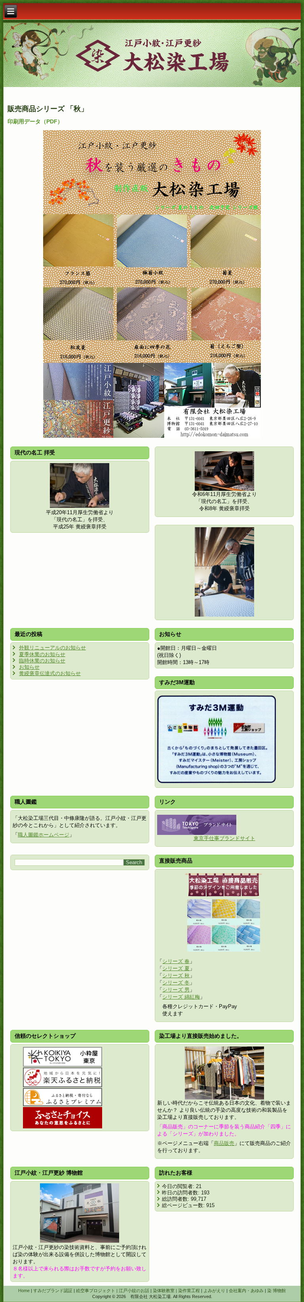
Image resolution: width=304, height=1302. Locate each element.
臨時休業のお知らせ (42, 661)
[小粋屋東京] (62, 1057)
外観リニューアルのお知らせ (52, 648)
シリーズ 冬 (176, 983)
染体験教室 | (165, 1290)
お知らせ (29, 667)
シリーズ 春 (176, 961)
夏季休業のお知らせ (42, 654)
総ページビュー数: (184, 1205)
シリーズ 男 (176, 990)
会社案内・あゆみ (246, 1290)
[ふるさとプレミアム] (62, 1097)
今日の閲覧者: (179, 1186)
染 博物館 (276, 1290)
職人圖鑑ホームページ (43, 835)
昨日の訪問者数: (181, 1193)
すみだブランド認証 (52, 1290)
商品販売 (224, 1143)
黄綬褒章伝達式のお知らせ (50, 673)
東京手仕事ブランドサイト (224, 838)
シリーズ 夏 (176, 968)
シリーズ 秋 (176, 975)
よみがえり (214, 1290)
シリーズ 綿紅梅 (181, 997)
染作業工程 (189, 1290)
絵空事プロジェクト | (97, 1290)
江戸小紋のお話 (134, 1290)
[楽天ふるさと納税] (62, 1077)
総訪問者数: (176, 1199)
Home (24, 1290)
